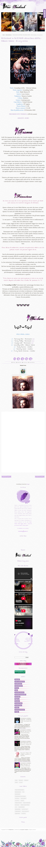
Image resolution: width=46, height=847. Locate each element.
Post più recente (6, 476)
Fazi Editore (17, 800)
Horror (16, 688)
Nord (16, 807)
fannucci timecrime (25, 811)
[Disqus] (23, 426)
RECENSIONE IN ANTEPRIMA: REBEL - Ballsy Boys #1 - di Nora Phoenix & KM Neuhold (25, 764)
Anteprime (26, 780)
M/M (16, 690)
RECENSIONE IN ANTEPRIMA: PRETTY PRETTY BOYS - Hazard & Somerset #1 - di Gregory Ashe (26, 743)
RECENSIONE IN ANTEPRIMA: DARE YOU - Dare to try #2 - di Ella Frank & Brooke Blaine (25, 731)
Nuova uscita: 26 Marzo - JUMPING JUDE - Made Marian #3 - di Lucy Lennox (22, 407)
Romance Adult (18, 703)
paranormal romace (19, 709)
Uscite (16, 780)
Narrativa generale (19, 692)
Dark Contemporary (19, 681)
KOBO (27, 118)
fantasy (17, 707)
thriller (16, 712)
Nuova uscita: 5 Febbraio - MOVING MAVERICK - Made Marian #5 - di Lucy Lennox (22, 364)
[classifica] (23, 664)
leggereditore (17, 813)
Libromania (17, 804)
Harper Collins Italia (26, 802)
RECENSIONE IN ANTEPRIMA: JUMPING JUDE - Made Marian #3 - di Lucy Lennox (23, 390)
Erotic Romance (18, 686)
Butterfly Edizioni (18, 791)
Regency (17, 699)
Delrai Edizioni (17, 794)
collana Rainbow (8, 34)
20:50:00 (13, 362)
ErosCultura (17, 798)
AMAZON (20, 118)
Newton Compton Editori (25, 804)
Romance (17, 701)
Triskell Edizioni (17, 811)
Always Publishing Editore (19, 789)
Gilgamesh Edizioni (18, 802)
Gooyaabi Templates (24, 829)
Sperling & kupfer (25, 809)
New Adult (17, 696)
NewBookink (19, 362)
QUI (33, 339)
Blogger (28, 484)
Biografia (17, 679)
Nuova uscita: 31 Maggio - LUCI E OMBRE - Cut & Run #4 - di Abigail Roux (25, 754)
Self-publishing (17, 809)
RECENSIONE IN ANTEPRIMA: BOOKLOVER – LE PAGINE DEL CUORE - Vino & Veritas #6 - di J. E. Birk (26, 720)
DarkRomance (18, 683)
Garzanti (22, 800)
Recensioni (21, 780)
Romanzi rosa (18, 705)
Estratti (16, 782)
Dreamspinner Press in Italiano (20, 796)
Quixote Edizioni (21, 807)
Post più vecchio (39, 476)
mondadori (23, 813)
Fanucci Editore (23, 798)
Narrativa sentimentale (20, 694)
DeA (23, 791)
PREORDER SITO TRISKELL (18, 114)
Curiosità (20, 782)
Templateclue (11, 829)
